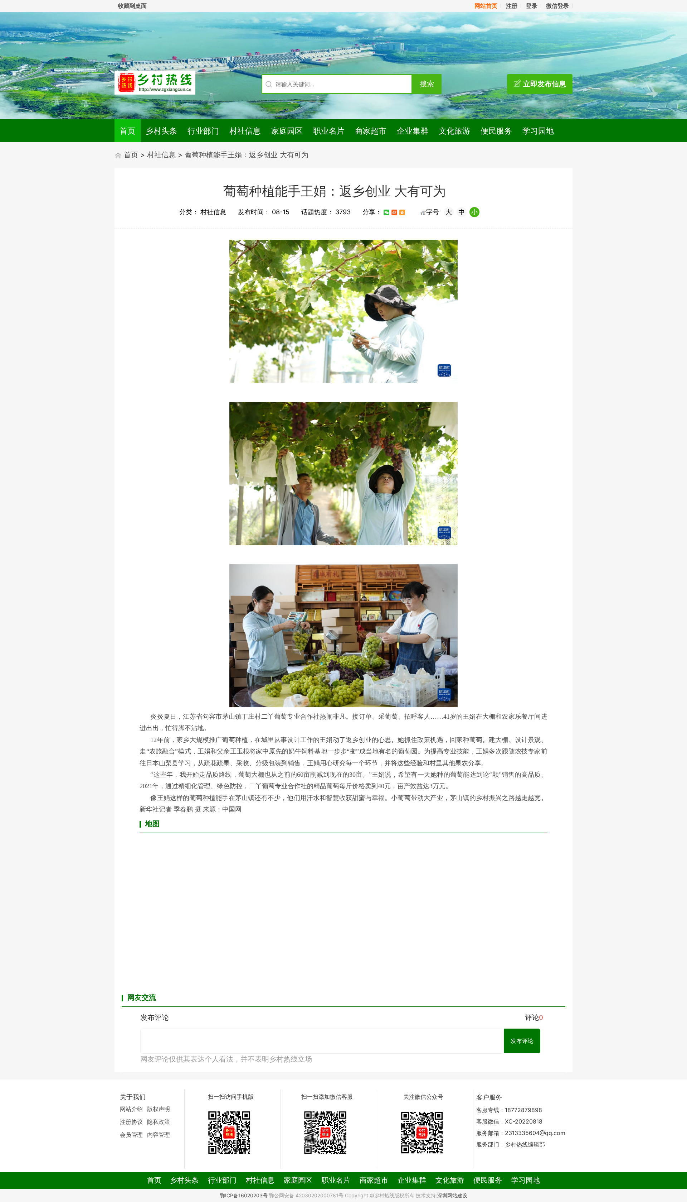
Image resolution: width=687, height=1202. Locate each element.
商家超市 (370, 130)
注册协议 (131, 1121)
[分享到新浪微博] (394, 212)
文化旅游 (454, 130)
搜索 (427, 84)
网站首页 (485, 5)
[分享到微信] (386, 212)
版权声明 (158, 1108)
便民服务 (496, 130)
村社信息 (245, 130)
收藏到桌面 (132, 5)
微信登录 (557, 5)
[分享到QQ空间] (402, 212)
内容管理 (158, 1134)
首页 (127, 130)
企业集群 (412, 130)
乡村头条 (161, 130)
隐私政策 (158, 1121)
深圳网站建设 (452, 1195)
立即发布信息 (544, 84)
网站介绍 (131, 1108)
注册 (511, 5)
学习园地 (538, 130)
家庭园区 (287, 130)
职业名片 (329, 130)
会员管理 (131, 1134)
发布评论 (522, 1040)
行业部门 (203, 130)
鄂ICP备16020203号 (244, 1195)
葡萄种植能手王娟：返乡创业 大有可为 (246, 154)
